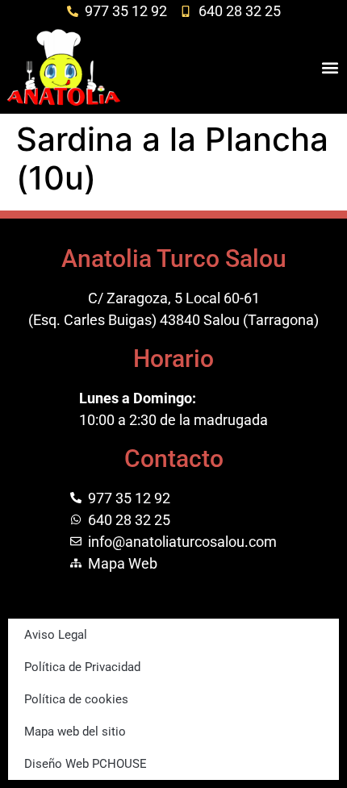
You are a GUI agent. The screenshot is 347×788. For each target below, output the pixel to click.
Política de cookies (76, 699)
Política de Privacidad (82, 667)
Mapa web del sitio (75, 731)
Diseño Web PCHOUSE (85, 764)
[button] (329, 67)
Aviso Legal (55, 634)
